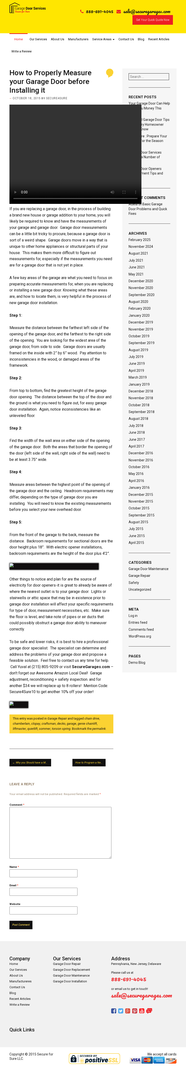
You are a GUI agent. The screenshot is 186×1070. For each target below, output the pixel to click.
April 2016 (136, 481)
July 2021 (136, 260)
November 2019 (141, 329)
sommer (44, 728)
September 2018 (142, 412)
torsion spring (61, 728)
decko (61, 723)
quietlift (32, 728)
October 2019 (139, 336)
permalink (99, 728)
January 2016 (139, 487)
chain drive (92, 718)
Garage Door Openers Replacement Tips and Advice (146, 173)
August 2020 (138, 302)
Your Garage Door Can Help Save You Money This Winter (149, 108)
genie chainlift (87, 723)
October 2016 (139, 467)
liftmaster (19, 728)
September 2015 (142, 515)
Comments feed (141, 629)
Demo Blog (137, 662)
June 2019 (137, 363)
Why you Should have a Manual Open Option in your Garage (31, 762)
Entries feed (138, 622)
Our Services (38, 39)
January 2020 (139, 315)
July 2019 (136, 357)
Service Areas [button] (102, 39)
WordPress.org (140, 636)
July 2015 (136, 529)
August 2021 (138, 253)
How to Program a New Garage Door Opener (90, 762)
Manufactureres (20, 981)
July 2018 (136, 426)
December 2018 (141, 391)
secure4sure (56, 98)
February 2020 (140, 308)
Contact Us (126, 39)
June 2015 (137, 536)
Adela (133, 204)
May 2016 (136, 474)
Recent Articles (158, 39)
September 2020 (142, 295)
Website (14, 904)
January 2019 (139, 384)
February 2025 (140, 240)
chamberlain (21, 723)
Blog (141, 39)
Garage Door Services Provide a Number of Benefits (145, 157)
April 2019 (136, 371)
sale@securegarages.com (146, 11)
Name (14, 867)
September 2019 (142, 343)
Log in (133, 616)
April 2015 (136, 543)
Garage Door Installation (70, 981)
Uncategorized (140, 589)
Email (13, 885)
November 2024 (141, 247)
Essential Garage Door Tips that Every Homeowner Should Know (149, 124)
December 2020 (141, 281)
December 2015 (141, 495)
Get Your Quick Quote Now (152, 20)
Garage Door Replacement (71, 969)
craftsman (49, 723)
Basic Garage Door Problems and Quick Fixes (148, 209)
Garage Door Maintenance (149, 569)
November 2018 (141, 398)
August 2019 (138, 350)
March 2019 (138, 377)
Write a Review (21, 51)
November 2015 (141, 501)
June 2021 (137, 267)
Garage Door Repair (67, 964)
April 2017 (136, 446)
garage (71, 723)
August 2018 (138, 419)
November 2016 (141, 460)
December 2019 (141, 322)
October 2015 (139, 508)
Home (18, 39)
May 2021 (136, 274)
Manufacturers (78, 39)
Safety (134, 583)
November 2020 (141, 288)
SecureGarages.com (91, 666)
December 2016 (141, 453)
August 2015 (138, 522)
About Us (57, 39)
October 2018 (139, 405)
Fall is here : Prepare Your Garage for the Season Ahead (148, 141)
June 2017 (137, 439)
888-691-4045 (99, 11)
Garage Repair (57, 718)
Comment (16, 804)
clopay (35, 723)
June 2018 (137, 432)
